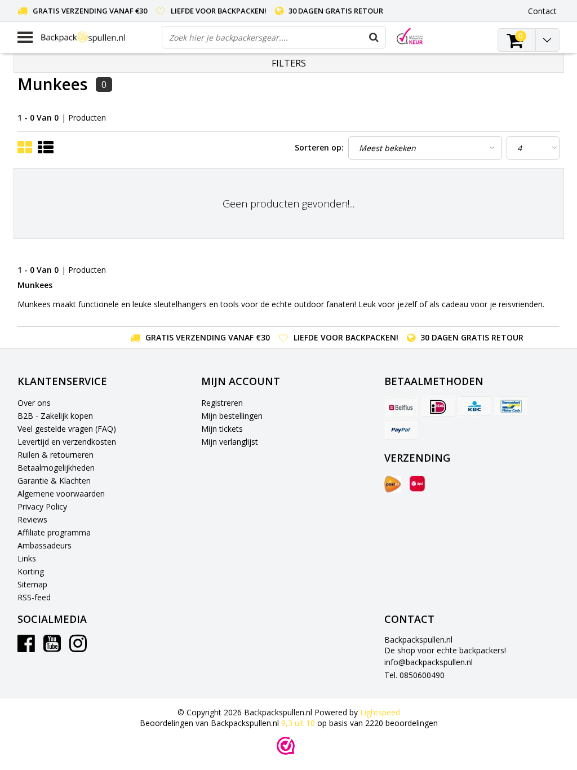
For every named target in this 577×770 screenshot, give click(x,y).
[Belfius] (401, 406)
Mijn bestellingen (232, 415)
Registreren (222, 402)
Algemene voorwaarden (61, 493)
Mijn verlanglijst (229, 441)
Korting (30, 571)
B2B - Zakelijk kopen (55, 415)
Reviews (32, 519)
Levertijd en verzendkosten (66, 441)
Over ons (34, 402)
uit (298, 723)
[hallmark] (410, 36)
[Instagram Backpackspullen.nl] (78, 647)
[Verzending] (392, 484)
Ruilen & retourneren (55, 454)
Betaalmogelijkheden (56, 467)
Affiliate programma (54, 532)
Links (26, 558)
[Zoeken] (374, 37)
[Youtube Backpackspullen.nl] (52, 647)
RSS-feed (34, 597)
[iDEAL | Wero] (438, 406)
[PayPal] (401, 429)
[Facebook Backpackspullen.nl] (26, 647)
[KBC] (474, 406)
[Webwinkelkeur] (286, 746)
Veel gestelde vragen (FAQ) (66, 428)
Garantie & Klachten (54, 480)
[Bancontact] (511, 406)
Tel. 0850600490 (414, 675)
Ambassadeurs (44, 545)
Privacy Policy (42, 506)
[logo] (97, 37)
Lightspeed (380, 712)
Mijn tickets (222, 428)
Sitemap (32, 584)
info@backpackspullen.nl (428, 662)
